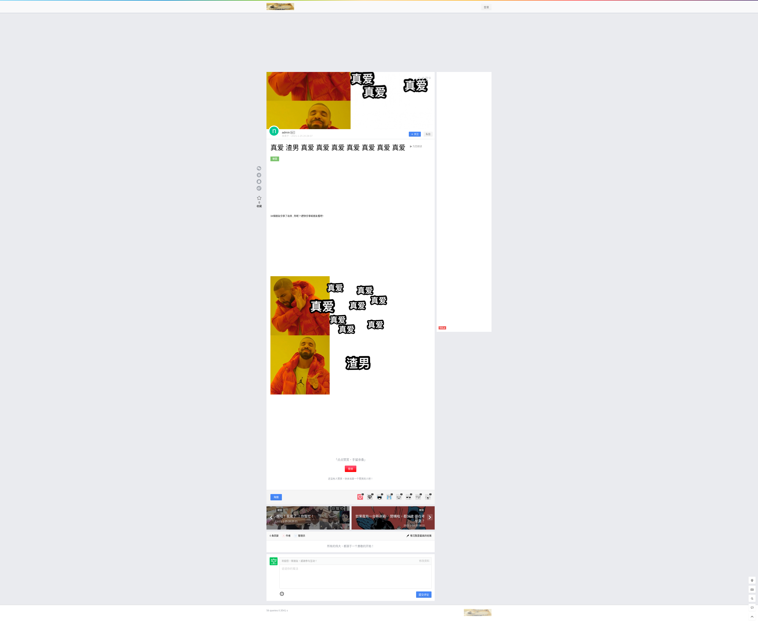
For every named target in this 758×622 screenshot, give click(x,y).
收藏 (259, 204)
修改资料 (424, 561)
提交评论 (424, 594)
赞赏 (350, 468)
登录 (486, 7)
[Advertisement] (379, 44)
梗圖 (274, 159)
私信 (428, 134)
